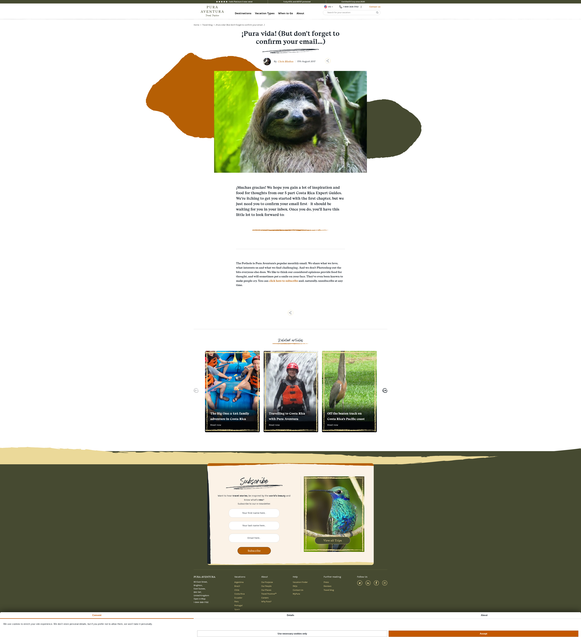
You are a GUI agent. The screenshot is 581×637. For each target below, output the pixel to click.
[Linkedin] (368, 583)
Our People (266, 586)
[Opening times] (361, 6)
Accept (483, 633)
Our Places (266, 590)
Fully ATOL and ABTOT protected (296, 2)
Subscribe (254, 551)
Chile (236, 590)
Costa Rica (239, 594)
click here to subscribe (283, 281)
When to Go (285, 13)
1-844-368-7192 (350, 6)
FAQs (295, 586)
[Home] (213, 11)
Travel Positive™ (269, 594)
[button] (196, 391)
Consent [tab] (96, 615)
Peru (236, 601)
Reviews (327, 586)
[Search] (377, 12)
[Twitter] (359, 583)
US (329, 6)
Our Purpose (267, 582)
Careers (265, 598)
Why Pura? (266, 601)
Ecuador (238, 598)
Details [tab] (290, 615)
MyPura (296, 594)
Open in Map (199, 599)
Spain (237, 609)
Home (197, 25)
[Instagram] (384, 583)
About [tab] (484, 615)
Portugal (238, 605)
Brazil (237, 586)
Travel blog (207, 25)
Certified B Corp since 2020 (353, 2)
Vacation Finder (300, 582)
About (300, 13)
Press (326, 582)
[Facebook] (376, 583)
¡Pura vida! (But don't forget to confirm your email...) (240, 25)
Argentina (239, 582)
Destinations (243, 13)
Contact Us (298, 590)
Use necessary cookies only (292, 633)
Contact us (374, 6)
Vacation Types (264, 13)
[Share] (328, 61)
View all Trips (332, 540)
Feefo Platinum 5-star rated (240, 2)
